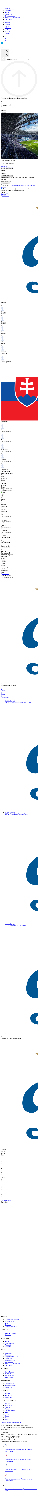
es (5, 40)
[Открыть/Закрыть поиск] (5, 51)
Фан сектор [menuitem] (8, 1365)
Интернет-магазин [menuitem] (11, 1333)
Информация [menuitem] (9, 1377)
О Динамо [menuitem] (8, 1353)
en (5, 38)
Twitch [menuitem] (7, 1414)
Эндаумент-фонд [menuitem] (10, 1360)
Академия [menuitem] (8, 1346)
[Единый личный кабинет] (2, 48)
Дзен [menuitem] (6, 1412)
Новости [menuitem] (7, 1394)
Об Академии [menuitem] (9, 1383)
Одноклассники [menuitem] (10, 1410)
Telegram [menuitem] (7, 1407)
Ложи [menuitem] (6, 1323)
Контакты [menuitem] (8, 1355)
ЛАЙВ (3, 167)
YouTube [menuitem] (7, 1404)
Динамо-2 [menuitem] (8, 1345)
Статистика (9, 167)
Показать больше (7, 175)
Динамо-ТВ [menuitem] (8, 1395)
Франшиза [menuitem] (8, 1358)
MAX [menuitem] (6, 1419)
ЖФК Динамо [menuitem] (9, 1343)
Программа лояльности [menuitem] (12, 1363)
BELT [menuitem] (7, 1417)
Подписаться (5, 183)
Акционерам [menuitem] (9, 1362)
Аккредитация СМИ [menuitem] (11, 1356)
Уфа (7, 194)
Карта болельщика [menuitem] (11, 1326)
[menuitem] (21, 9)
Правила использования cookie (11, 1422)
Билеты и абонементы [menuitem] (12, 1319)
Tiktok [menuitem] (7, 1409)
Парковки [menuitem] (8, 1325)
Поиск (8, 59)
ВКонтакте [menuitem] (8, 1405)
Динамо (3, 194)
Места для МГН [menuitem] (10, 1375)
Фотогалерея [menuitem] (9, 1397)
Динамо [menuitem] (7, 1341)
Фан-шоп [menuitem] (8, 1335)
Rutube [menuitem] (7, 1416)
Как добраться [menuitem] (9, 1372)
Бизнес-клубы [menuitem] (9, 1321)
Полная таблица (6, 1200)
